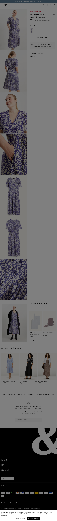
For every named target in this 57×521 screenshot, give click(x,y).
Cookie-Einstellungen (21, 518)
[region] (28, 515)
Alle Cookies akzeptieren (33, 518)
